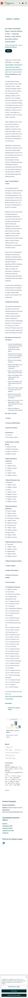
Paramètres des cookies (14, 986)
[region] (14, 986)
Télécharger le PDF (7, 826)
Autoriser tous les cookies (14, 995)
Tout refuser (14, 991)
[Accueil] (7, 3)
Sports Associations (10, 755)
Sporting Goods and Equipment (12, 752)
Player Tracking (9, 749)
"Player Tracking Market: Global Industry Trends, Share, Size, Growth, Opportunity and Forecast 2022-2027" (13, 67)
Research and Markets (11, 47)
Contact (7, 790)
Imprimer (4, 823)
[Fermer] (26, 977)
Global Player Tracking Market (12, 731)
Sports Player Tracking (10, 758)
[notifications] (22, 3)
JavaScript (5, 833)
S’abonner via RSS (7, 828)
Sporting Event (18, 749)
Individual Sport (9, 747)
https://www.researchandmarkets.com (12, 812)
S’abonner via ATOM (8, 830)
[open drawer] (25, 3)
